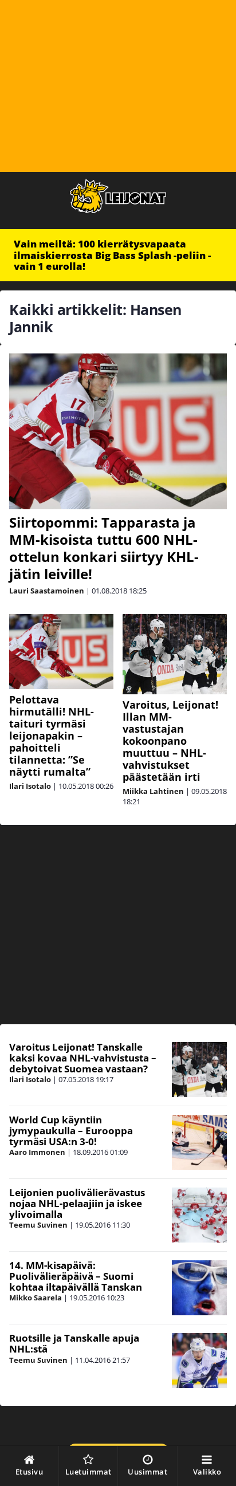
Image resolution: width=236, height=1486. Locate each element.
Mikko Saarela (35, 1297)
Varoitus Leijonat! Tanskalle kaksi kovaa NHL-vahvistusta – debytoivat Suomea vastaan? (82, 1057)
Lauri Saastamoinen (46, 590)
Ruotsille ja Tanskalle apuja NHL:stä (74, 1343)
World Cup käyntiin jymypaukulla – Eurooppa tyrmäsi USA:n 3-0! (71, 1130)
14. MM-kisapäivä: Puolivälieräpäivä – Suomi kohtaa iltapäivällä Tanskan (75, 1276)
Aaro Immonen (37, 1152)
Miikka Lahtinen (153, 791)
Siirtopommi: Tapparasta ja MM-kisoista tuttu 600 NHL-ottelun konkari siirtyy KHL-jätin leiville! (104, 548)
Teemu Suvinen (38, 1225)
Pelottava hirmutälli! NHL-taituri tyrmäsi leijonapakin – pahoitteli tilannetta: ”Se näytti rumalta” (51, 736)
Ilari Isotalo (30, 786)
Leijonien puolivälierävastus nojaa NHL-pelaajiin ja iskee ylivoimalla (77, 1203)
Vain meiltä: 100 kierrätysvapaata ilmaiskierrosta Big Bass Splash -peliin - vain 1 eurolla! (112, 255)
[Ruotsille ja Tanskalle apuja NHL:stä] (199, 1360)
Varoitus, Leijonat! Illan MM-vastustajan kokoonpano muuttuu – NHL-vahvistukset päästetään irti (170, 741)
